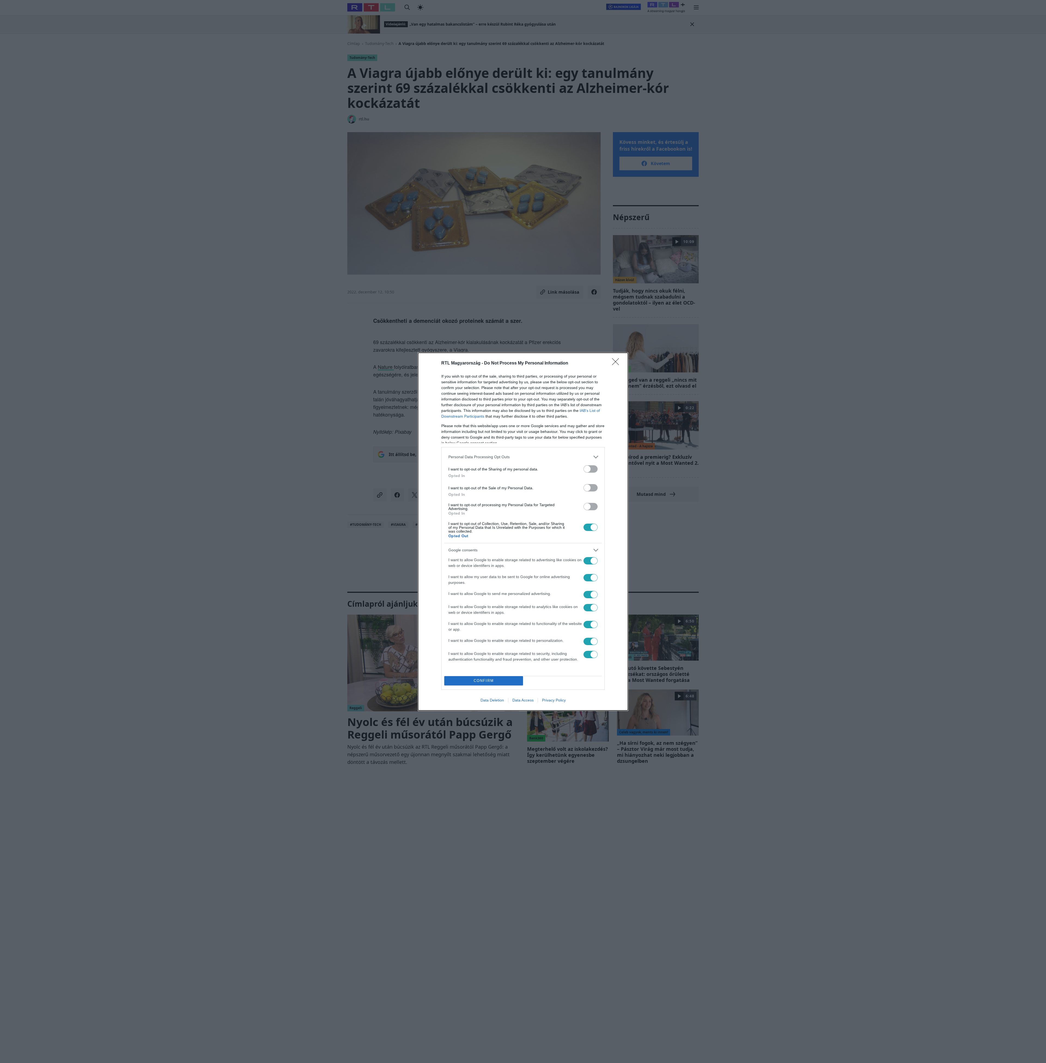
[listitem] (523, 457)
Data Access (523, 700)
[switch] (590, 469)
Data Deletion (492, 700)
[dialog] (523, 531)
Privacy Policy (554, 700)
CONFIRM (484, 681)
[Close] (617, 363)
